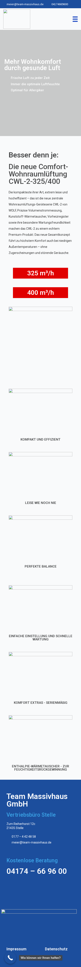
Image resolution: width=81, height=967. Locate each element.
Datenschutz (56, 949)
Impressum (16, 949)
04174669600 (59, 4)
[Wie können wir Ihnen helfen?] (10, 958)
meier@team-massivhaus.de (25, 4)
